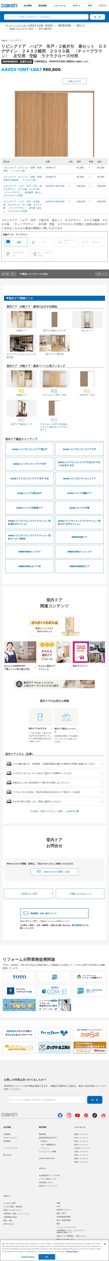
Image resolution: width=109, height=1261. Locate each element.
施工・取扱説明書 (63, 1220)
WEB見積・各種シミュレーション (16, 1213)
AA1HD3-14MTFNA (55, 186)
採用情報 (6, 1141)
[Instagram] (68, 1117)
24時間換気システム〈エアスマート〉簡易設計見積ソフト (71, 1231)
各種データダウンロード (12, 1210)
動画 (58, 1224)
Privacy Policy (72, 1251)
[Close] (105, 1244)
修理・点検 (7, 1220)
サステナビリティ (10, 1138)
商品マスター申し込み (65, 1239)
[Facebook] (60, 1117)
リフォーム (45, 1148)
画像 (58, 1203)
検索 (97, 17)
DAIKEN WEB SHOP (47, 1158)
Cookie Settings (28, 1257)
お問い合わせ (8, 1224)
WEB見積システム (46, 1182)
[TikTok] (94, 1117)
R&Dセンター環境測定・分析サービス (71, 1236)
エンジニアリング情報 (47, 1151)
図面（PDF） (62, 1213)
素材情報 (42, 1134)
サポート (7, 1196)
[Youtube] (77, 1117)
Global (8, 1155)
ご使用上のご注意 (28, 893)
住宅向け (44, 1141)
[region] (54, 1250)
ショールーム (79, 1127)
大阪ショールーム (81, 1151)
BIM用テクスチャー (64, 1210)
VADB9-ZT (51, 176)
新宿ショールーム (81, 1144)
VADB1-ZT (51, 167)
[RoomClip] (103, 1117)
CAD (58, 1206)
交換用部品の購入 (10, 1217)
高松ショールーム (81, 1158)
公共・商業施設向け (48, 1144)
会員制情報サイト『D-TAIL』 (50, 1175)
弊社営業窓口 (77, 925)
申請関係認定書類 (63, 1217)
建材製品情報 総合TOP (48, 1138)
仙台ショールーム (81, 1138)
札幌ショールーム (81, 1134)
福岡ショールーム (81, 1162)
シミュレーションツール (66, 1227)
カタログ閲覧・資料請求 (12, 1207)
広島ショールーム (81, 1155)
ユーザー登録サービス (47, 1179)
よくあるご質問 (9, 1203)
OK (46, 1257)
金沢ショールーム (81, 1141)
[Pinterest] (86, 1117)
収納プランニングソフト (48, 1186)
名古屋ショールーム (82, 1148)
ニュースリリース (10, 1148)
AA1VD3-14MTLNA (55, 201)
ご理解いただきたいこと (80, 893)
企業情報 (6, 1134)
